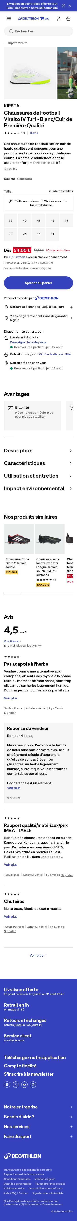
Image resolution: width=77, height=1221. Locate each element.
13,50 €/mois (17, 257)
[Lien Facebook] (7, 1084)
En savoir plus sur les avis (20, 645)
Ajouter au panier (38, 283)
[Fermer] (70, 6)
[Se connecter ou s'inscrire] (59, 18)
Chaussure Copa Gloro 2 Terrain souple (18, 563)
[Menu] (8, 18)
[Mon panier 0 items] (68, 18)
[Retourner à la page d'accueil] (33, 18)
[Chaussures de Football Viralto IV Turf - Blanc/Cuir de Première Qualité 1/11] (30, 73)
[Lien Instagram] (33, 1084)
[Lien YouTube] (24, 1084)
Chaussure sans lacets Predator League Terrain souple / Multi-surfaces (48, 567)
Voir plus (14, 788)
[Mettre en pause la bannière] (63, 6)
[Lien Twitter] (16, 1084)
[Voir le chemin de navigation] (5, 43)
